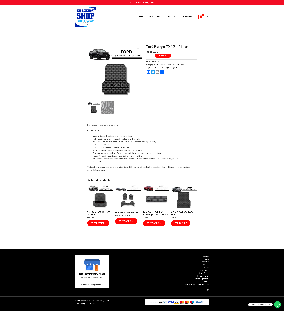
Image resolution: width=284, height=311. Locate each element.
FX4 (161, 67)
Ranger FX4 (174, 67)
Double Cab (155, 67)
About (150, 16)
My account (204, 270)
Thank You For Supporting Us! (196, 284)
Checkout (205, 261)
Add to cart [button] (181, 223)
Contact (205, 264)
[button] (207, 17)
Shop (206, 281)
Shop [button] (159, 16)
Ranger (166, 67)
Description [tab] (92, 125)
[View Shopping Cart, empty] (200, 17)
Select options (98, 223)
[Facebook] (208, 290)
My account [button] (187, 16)
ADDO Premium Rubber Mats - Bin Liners (169, 65)
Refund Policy (203, 276)
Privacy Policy (203, 273)
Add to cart (163, 55)
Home (140, 16)
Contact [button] (171, 16)
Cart (207, 259)
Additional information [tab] (109, 125)
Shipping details (202, 279)
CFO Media (90, 303)
